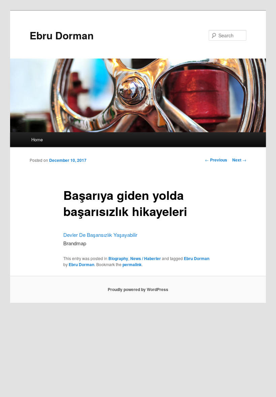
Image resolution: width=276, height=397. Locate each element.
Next (239, 160)
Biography (118, 258)
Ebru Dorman (62, 35)
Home (37, 139)
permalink (132, 264)
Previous (216, 160)
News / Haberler (145, 258)
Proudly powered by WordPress (138, 289)
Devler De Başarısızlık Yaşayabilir (100, 234)
